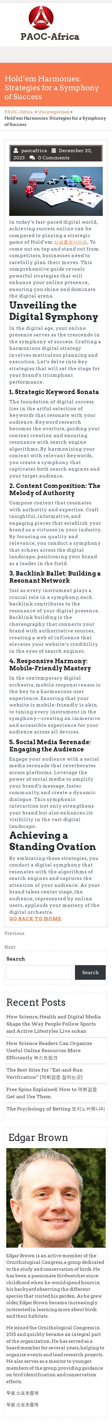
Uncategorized (53, 111)
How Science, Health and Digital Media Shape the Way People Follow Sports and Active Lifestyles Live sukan (53, 1024)
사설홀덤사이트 (71, 242)
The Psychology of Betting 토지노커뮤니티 (55, 1109)
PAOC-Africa (50, 36)
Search (15, 959)
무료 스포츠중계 (22, 1393)
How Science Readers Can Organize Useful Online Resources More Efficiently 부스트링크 (49, 1050)
